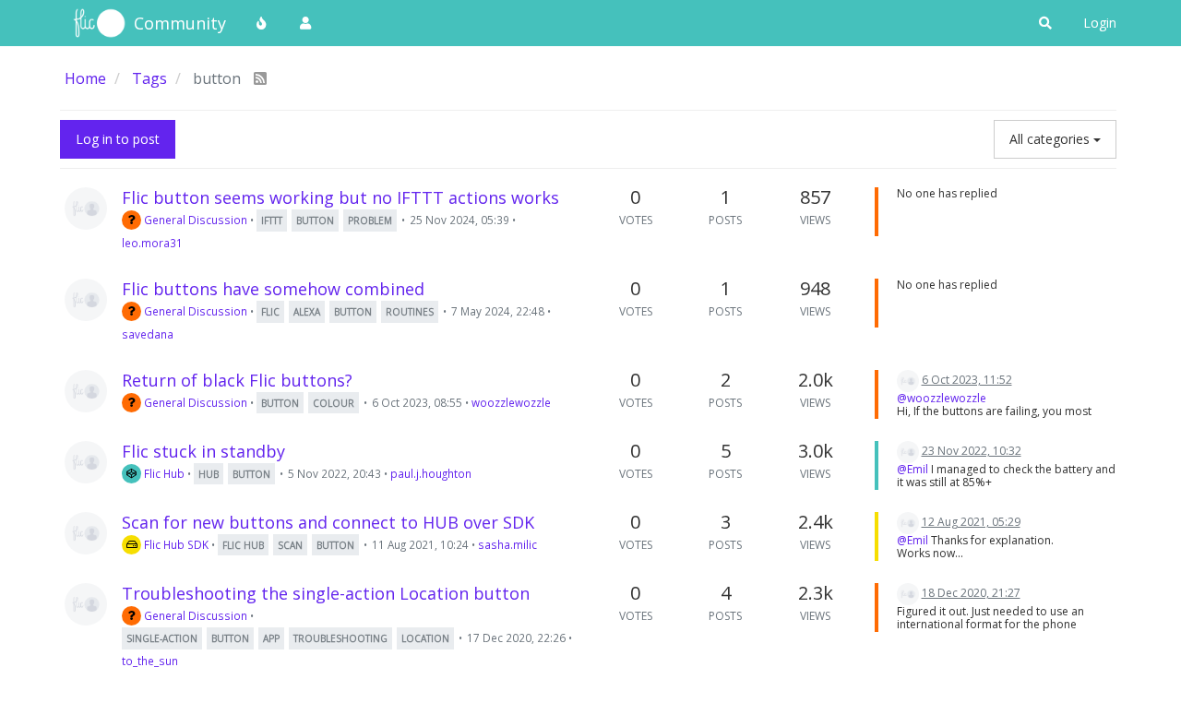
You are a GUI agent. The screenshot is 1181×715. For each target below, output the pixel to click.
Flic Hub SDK (175, 544)
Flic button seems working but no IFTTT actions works (340, 197)
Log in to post (118, 139)
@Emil (912, 469)
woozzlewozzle (511, 402)
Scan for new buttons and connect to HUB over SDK (328, 522)
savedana (147, 334)
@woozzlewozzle (941, 398)
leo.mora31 (152, 242)
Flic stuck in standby (203, 451)
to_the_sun (150, 660)
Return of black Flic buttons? (237, 380)
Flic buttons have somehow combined (273, 289)
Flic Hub (163, 473)
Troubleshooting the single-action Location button (326, 593)
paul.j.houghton (430, 473)
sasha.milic (507, 544)
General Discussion (194, 219)
